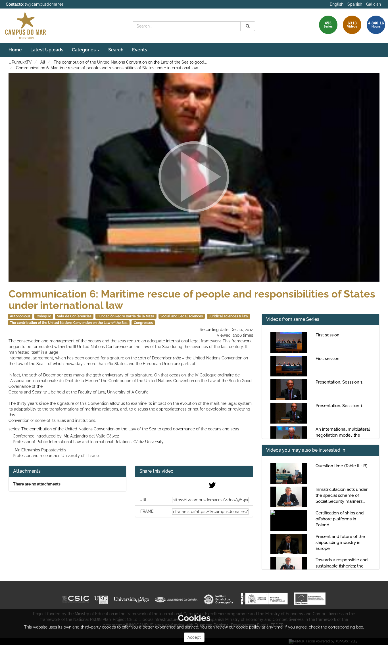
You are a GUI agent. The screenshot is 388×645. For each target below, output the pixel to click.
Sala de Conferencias (74, 316)
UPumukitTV (20, 62)
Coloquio (44, 316)
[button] (194, 471)
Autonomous (20, 316)
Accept (194, 637)
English (336, 4)
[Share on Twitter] (212, 486)
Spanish (354, 4)
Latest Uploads (46, 50)
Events (139, 50)
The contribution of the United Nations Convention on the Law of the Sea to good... (130, 62)
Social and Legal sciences (181, 316)
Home (15, 50)
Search (116, 50)
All (42, 62)
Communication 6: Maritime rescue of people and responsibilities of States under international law (107, 68)
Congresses (143, 323)
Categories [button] (84, 50)
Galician (373, 4)
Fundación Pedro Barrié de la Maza (125, 316)
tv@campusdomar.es (44, 4)
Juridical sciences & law (228, 316)
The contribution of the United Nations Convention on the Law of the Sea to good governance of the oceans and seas (130, 429)
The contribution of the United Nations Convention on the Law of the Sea (69, 323)
